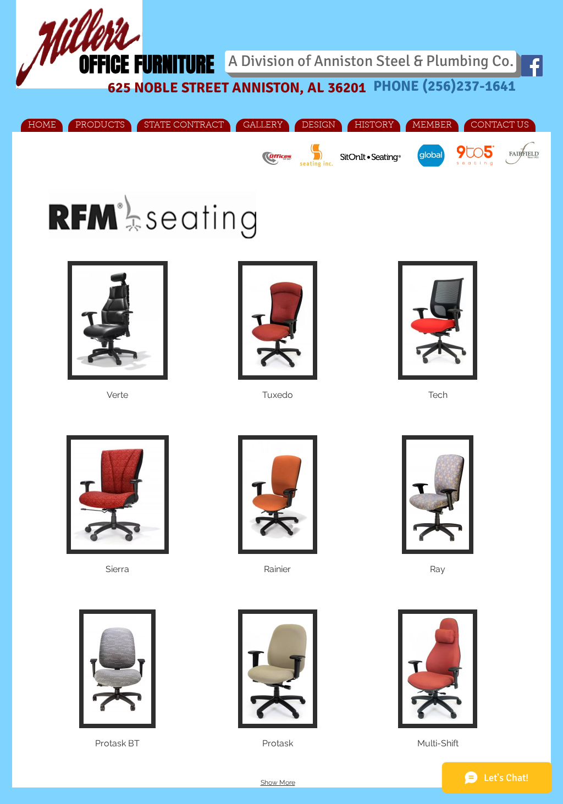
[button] (117, 343)
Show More (278, 782)
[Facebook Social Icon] (532, 65)
